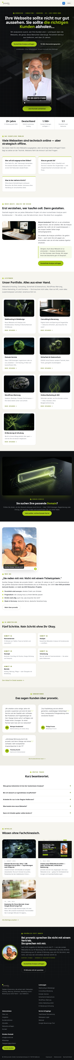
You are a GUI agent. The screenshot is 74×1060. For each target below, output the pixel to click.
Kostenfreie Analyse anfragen (24, 44)
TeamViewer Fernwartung (47, 1014)
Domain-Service (44, 994)
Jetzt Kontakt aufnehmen (37, 109)
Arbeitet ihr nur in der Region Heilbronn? (18, 799)
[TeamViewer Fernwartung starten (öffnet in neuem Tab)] (63, 3)
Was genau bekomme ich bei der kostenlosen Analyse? (23, 786)
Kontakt (4, 1029)
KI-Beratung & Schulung (46, 1006)
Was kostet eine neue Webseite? (15, 806)
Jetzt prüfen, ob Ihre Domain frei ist (37, 513)
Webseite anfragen (8, 1026)
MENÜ (69, 3)
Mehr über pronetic (11, 607)
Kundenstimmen (7, 1020)
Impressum (49, 1057)
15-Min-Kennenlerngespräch (50, 44)
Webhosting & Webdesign (47, 988)
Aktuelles (5, 1023)
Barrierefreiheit (67, 1057)
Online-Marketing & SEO (46, 1003)
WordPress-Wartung (45, 1000)
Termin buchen (9, 1048)
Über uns (5, 1014)
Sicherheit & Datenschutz (46, 997)
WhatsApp (5, 1040)
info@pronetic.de (7, 1037)
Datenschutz (57, 1057)
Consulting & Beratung (46, 991)
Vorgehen (5, 1017)
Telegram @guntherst (9, 1043)
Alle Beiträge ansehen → (10, 920)
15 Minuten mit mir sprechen (33, 970)
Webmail (41, 1020)
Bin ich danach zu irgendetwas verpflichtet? (19, 793)
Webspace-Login (44, 1017)
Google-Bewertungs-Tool (47, 1023)
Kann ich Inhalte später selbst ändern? (17, 813)
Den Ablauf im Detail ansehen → (13, 680)
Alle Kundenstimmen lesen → (37, 758)
